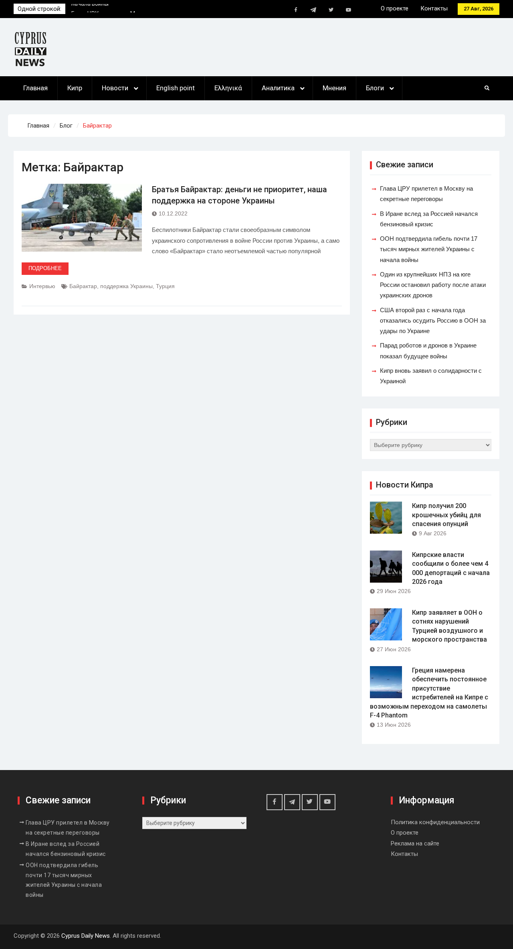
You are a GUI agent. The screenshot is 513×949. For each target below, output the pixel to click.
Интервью (42, 286)
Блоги (375, 88)
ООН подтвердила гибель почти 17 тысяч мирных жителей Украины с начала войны (428, 249)
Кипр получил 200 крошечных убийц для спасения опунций (446, 515)
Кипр (74, 88)
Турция (165, 286)
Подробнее (45, 268)
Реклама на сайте (415, 843)
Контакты (434, 8)
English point (175, 88)
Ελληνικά (228, 88)
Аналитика (278, 88)
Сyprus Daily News (85, 935)
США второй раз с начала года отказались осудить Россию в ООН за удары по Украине (433, 321)
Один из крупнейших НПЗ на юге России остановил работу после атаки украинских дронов (433, 285)
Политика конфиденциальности (435, 822)
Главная (35, 88)
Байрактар (83, 286)
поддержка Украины (126, 286)
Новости (115, 88)
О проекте (394, 8)
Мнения (334, 88)
